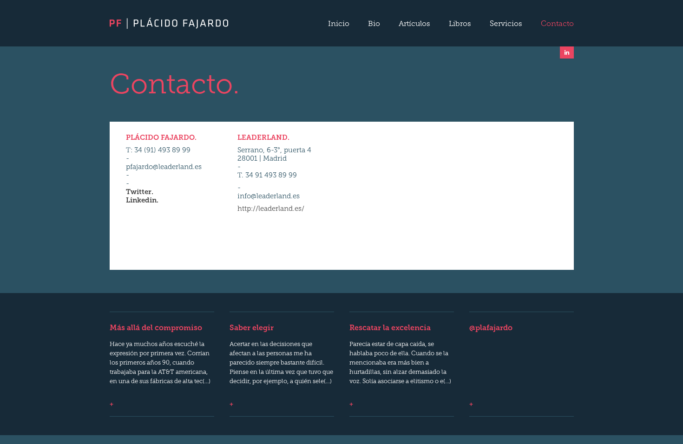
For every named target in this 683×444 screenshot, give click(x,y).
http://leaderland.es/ (270, 209)
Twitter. (139, 192)
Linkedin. (142, 200)
